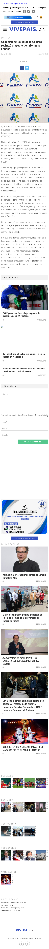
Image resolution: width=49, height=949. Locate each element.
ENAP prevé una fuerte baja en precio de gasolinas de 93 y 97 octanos (21, 314)
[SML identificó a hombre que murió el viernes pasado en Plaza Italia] (24, 338)
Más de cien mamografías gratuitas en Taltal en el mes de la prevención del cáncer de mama (22, 618)
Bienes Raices (23, 4)
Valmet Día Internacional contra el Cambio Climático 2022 (24, 576)
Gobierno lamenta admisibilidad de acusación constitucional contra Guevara (24, 370)
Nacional (41, 581)
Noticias (6, 38)
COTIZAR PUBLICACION (24, 22)
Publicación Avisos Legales (10, 4)
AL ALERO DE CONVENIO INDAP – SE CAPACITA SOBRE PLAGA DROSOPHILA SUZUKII (21, 661)
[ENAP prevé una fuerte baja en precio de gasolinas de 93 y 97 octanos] (24, 297)
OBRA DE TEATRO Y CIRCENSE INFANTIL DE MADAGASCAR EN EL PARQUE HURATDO (23, 748)
